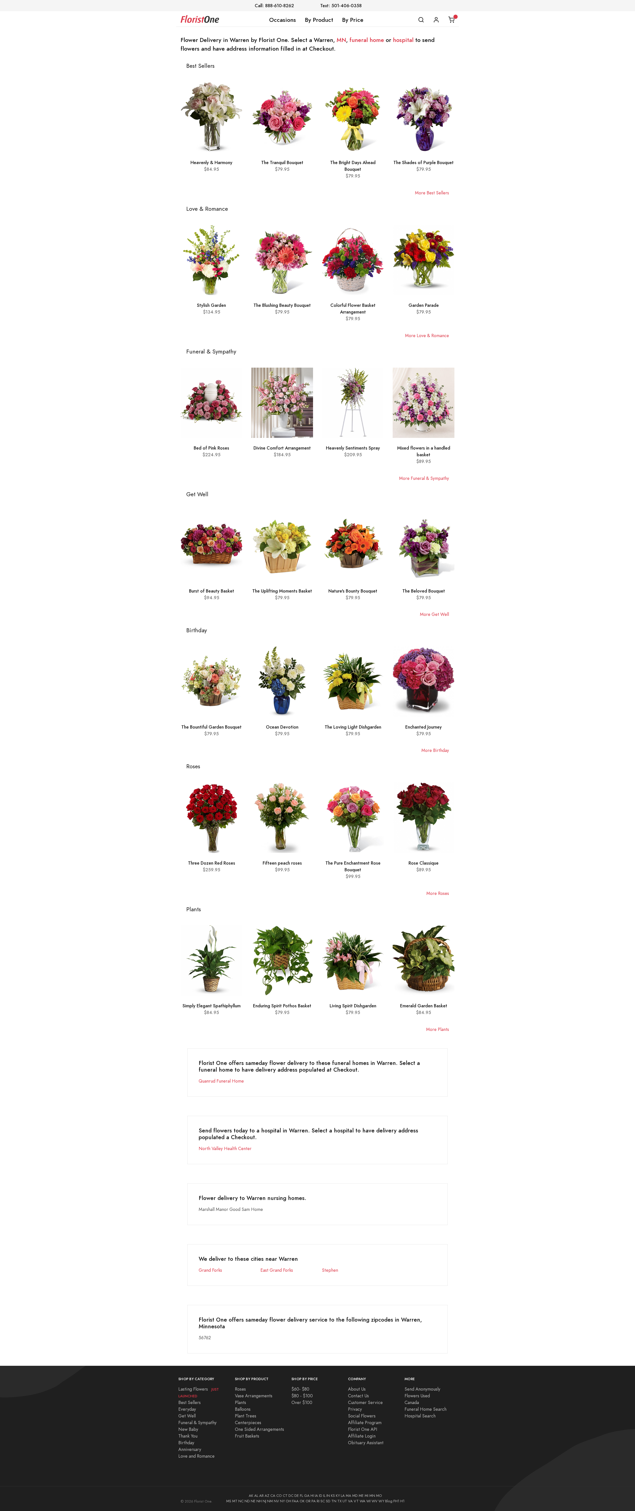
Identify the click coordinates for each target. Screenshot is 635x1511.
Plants (240, 1402)
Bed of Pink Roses (211, 448)
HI (312, 1495)
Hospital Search (420, 1416)
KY (338, 1495)
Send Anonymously (422, 1389)
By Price (352, 20)
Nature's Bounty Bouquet (352, 591)
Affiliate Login (362, 1436)
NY (282, 1501)
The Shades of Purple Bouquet (423, 162)
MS (228, 1501)
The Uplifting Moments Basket (282, 591)
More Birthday (435, 750)
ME (361, 1495)
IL (324, 1495)
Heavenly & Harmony (211, 162)
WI (368, 1501)
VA (350, 1501)
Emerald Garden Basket (423, 1006)
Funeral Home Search (425, 1409)
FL (301, 1495)
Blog (388, 1501)
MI (366, 1495)
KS (333, 1495)
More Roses (437, 893)
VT (356, 1501)
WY (381, 1501)
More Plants (437, 1029)
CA (272, 1495)
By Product (319, 20)
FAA (295, 1501)
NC (241, 1501)
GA (307, 1495)
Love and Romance (196, 1456)
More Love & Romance (427, 335)
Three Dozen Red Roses (211, 863)
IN (328, 1495)
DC (290, 1495)
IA (316, 1495)
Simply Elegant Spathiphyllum (212, 1006)
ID (320, 1495)
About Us (357, 1389)
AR (261, 1495)
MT (234, 1501)
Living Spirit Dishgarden (353, 1006)
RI (318, 1501)
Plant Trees (245, 1416)
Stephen (330, 1270)
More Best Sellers (432, 193)
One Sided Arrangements (259, 1429)
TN (333, 1501)
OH (288, 1501)
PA (314, 1501)
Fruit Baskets (247, 1436)
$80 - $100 (302, 1396)
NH (259, 1501)
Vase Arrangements (253, 1396)
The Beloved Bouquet (423, 591)
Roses (240, 1389)
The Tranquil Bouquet (282, 162)
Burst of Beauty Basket (211, 591)
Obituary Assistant (365, 1443)
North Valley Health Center (225, 1148)
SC (322, 1501)
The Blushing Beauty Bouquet (282, 305)
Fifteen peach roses (282, 863)
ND (247, 1501)
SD (328, 1501)
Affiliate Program (364, 1422)
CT (285, 1495)
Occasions (282, 20)
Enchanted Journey (423, 727)
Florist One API (362, 1429)
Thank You (187, 1436)
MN (341, 40)
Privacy (355, 1409)
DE (296, 1495)
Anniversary (189, 1449)
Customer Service (365, 1402)
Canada (412, 1402)
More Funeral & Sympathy (424, 478)
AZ (267, 1495)
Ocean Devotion (282, 727)
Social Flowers (362, 1416)
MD (355, 1495)
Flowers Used (417, 1396)
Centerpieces (248, 1422)
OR (308, 1501)
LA (343, 1495)
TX (339, 1501)
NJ (264, 1501)
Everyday (187, 1409)
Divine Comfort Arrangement (282, 448)
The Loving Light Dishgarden (353, 727)
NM (270, 1501)
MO (379, 1495)
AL (256, 1495)
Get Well (187, 1416)
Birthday (186, 1443)
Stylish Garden (211, 305)
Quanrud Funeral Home (221, 1081)
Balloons (243, 1409)
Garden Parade (424, 305)
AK (251, 1495)
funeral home (366, 40)
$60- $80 (300, 1389)
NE (253, 1501)
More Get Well (434, 614)
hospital (403, 40)
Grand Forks (210, 1270)
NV (276, 1501)
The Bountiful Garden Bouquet (211, 727)
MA (348, 1495)
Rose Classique (424, 863)
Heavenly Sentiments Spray (353, 448)
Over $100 (301, 1402)
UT (345, 1501)
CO (279, 1495)
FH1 (396, 1501)
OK (302, 1501)
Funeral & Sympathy (197, 1422)
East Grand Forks (276, 1270)
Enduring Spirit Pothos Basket (282, 1006)
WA (362, 1501)
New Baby (188, 1429)
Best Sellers (189, 1402)
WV (375, 1501)
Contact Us (358, 1396)
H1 (402, 1501)
